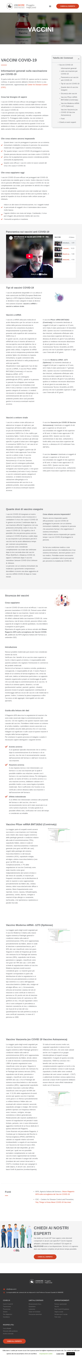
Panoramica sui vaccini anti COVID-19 (69, 78)
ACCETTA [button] (71, 1353)
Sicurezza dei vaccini (69, 93)
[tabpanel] (29, 256)
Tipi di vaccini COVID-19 (70, 84)
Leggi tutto (60, 1353)
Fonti (63, 119)
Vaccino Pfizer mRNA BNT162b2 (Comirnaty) (69, 98)
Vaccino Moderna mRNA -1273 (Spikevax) (70, 104)
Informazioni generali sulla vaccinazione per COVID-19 (69, 71)
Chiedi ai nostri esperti (67, 122)
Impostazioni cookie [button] (45, 1353)
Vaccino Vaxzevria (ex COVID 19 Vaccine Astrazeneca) (69, 112)
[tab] (64, 243)
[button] (50, 6)
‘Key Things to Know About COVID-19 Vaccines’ (53, 1202)
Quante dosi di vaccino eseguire (69, 88)
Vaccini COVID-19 (66, 65)
